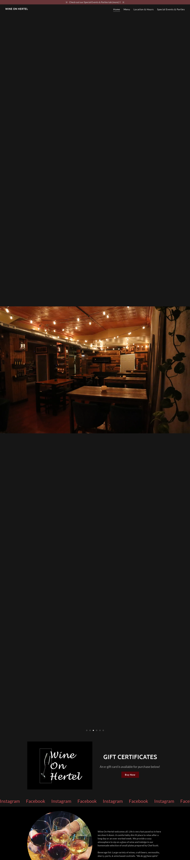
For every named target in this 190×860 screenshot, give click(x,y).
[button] (86, 730)
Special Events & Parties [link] (171, 9)
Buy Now (130, 774)
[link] (16, 8)
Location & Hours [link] (144, 9)
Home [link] (116, 9)
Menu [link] (127, 9)
